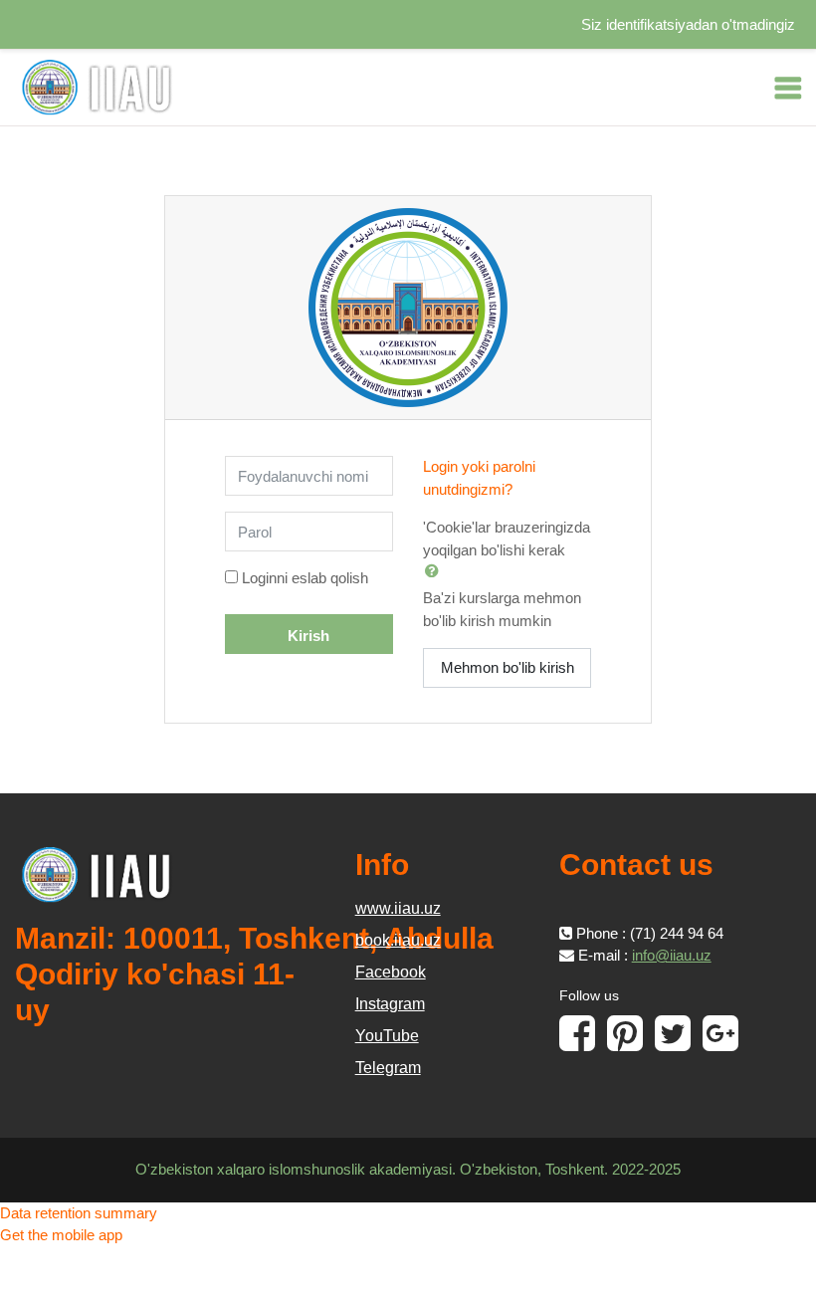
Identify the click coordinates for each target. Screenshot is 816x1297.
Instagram (390, 1003)
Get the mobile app (61, 1234)
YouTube (387, 1035)
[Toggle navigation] (788, 88)
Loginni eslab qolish (305, 577)
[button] (436, 570)
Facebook (390, 972)
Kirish (308, 635)
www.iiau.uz (398, 908)
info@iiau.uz (672, 955)
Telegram (388, 1067)
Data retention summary (78, 1212)
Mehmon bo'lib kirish (507, 667)
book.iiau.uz (398, 940)
